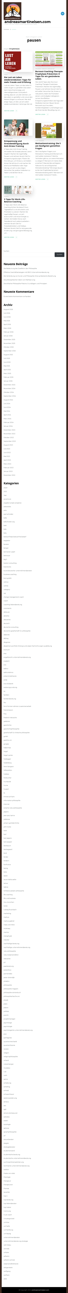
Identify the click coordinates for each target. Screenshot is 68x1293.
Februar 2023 (8, 467)
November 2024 (9, 388)
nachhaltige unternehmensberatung (17, 947)
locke (6, 906)
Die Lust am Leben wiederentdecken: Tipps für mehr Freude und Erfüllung (17, 79)
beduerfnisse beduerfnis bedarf (15, 537)
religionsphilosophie (11, 1056)
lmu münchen (9, 902)
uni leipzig (7, 1233)
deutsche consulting (11, 627)
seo (5, 1105)
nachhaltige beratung (11, 943)
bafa (5, 518)
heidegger (7, 759)
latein (6, 876)
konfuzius (7, 864)
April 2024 (7, 415)
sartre (6, 1079)
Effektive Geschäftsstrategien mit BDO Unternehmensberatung (26, 272)
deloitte (6, 616)
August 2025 (8, 354)
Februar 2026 (8, 332)
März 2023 (7, 464)
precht (6, 1015)
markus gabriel (9, 921)
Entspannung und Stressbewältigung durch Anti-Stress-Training (16, 143)
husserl (6, 789)
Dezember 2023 (9, 430)
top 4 (5, 1196)
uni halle (7, 1226)
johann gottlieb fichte (11, 823)
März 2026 (7, 328)
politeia (6, 1011)
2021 (5, 491)
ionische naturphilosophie (13, 808)
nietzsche (7, 959)
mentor (6, 932)
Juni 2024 (7, 407)
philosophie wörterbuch (12, 992)
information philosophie (12, 800)
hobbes (6, 774)
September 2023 (10, 441)
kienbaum (7, 846)
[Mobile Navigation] (62, 13)
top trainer (8, 138)
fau (5, 702)
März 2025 (7, 373)
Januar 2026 (8, 336)
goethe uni (8, 740)
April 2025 (7, 370)
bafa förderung (9, 522)
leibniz (6, 887)
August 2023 (8, 445)
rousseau (7, 1068)
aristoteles (7, 506)
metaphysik (8, 936)
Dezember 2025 (9, 339)
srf (4, 1136)
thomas (6, 1188)
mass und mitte (9, 925)
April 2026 (7, 324)
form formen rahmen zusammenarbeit (17, 706)
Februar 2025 (8, 377)
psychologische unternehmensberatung (18, 1030)
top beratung (8, 1200)
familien (6, 695)
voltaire (6, 1252)
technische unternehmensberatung (16, 1166)
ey (4, 691)
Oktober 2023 (9, 437)
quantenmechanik (10, 1041)
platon (6, 1007)
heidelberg (8, 763)
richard (6, 1060)
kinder (6, 857)
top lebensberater (10, 1203)
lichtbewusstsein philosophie (14, 891)
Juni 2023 (7, 452)
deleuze (7, 612)
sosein (6, 1120)
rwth (5, 1075)
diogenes (7, 642)
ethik (5, 680)
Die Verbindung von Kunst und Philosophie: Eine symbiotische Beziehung (30, 276)
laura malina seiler (10, 879)
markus (6, 917)
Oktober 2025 (9, 347)
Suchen (6, 251)
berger (6, 548)
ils (4, 793)
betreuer (7, 555)
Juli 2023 (7, 449)
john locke (7, 827)
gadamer (7, 721)
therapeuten (8, 1185)
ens (5, 665)
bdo (5, 529)
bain (5, 525)
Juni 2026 (7, 317)
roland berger (9, 1064)
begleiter (7, 540)
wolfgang (7, 1271)
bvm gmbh (8, 578)
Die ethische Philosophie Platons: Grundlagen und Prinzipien (25, 283)
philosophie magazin (11, 989)
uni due (6, 1222)
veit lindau (7, 1245)
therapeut (7, 1181)
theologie (7, 1177)
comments (7, 608)
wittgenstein (8, 1267)
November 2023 (9, 434)
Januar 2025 (8, 381)
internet (6, 804)
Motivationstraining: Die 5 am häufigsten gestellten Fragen (48, 145)
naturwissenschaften (11, 955)
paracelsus (7, 970)
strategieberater (9, 1147)
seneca (6, 1102)
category (7, 589)
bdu (5, 533)
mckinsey (7, 928)
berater (6, 544)
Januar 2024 (8, 426)
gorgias (6, 744)
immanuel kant (9, 797)
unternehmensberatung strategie (16, 1241)
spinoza (6, 1128)
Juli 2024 (7, 403)
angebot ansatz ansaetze (44, 69)
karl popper (8, 842)
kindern (6, 861)
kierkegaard (8, 849)
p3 (4, 962)
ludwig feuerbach (10, 910)
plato (5, 1004)
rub (5, 1072)
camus (6, 582)
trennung (7, 1211)
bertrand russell (9, 552)
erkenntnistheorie (10, 676)
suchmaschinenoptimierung (14, 1162)
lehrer (6, 883)
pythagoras (8, 1038)
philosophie (8, 985)
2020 (5, 488)
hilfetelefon (8, 770)
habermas (7, 748)
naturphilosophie (10, 951)
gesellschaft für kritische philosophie (17, 732)
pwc (5, 1034)
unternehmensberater (12, 1237)
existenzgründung (10, 687)
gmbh (6, 736)
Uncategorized (9, 1218)
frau (5, 714)
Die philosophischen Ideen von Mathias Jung (19, 280)
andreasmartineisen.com (28, 22)
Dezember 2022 (9, 475)
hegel (6, 751)
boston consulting (10, 563)
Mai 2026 (7, 321)
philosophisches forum (12, 996)
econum (7, 650)
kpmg (6, 868)
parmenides (8, 974)
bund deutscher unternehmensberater (18, 571)
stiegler (6, 1143)
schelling (7, 1087)
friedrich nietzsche (10, 717)
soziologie (7, 1124)
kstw (5, 872)
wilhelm (6, 1256)
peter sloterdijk (9, 977)
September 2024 (10, 396)
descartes (7, 619)
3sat (5, 495)
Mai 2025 (7, 366)
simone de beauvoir (11, 1113)
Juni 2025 (7, 362)
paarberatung (9, 966)
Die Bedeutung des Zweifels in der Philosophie (20, 268)
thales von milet (9, 1173)
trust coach (8, 1215)
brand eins (7, 567)
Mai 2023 (7, 456)
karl (5, 834)
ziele (6, 74)
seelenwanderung (10, 1098)
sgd (5, 1109)
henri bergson (9, 766)
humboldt (7, 781)
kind (5, 853)
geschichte (7, 725)
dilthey (6, 638)
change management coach (14, 597)
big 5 (5, 559)
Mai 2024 (7, 411)
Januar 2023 (8, 471)
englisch (7, 661)
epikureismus (8, 672)
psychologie (8, 1026)
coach (6, 196)
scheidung (7, 1083)
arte (5, 510)
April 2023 (7, 460)
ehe (5, 653)
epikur (6, 668)
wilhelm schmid (9, 1260)
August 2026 (8, 309)
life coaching (8, 894)
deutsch (7, 623)
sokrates (6, 1117)
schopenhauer (9, 1094)
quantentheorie (9, 1045)
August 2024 (8, 400)
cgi (5, 593)
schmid (6, 1090)
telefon (6, 1169)
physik (6, 1000)
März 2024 (7, 419)
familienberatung (10, 699)
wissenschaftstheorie (11, 1264)
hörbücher (7, 778)
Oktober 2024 (9, 392)
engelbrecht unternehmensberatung (17, 657)
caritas (6, 586)
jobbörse (7, 819)
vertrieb (6, 1249)
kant (5, 830)
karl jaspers (8, 838)
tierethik (7, 1192)
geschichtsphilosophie (11, 729)
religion (6, 1053)
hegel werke (8, 755)
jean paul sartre (9, 815)
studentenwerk (9, 1151)
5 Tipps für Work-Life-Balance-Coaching (14, 200)
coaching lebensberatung (13, 604)
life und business (9, 898)
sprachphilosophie (10, 1132)
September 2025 (10, 351)
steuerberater (9, 1139)
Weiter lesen (9, 111)
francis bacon (8, 710)
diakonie (7, 635)
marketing (7, 913)
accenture (7, 499)
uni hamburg (8, 1230)
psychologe (8, 1023)
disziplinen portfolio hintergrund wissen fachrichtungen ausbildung (28, 646)
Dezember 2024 (9, 385)
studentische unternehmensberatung (17, 1158)
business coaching (10, 574)
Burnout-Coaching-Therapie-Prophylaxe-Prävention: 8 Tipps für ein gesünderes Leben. (49, 75)
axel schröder (8, 514)
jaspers (6, 812)
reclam (6, 1049)
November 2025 (9, 343)
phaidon (6, 981)
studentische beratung (12, 1154)
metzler (6, 940)
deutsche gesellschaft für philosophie (17, 631)
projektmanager (9, 1019)
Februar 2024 (8, 422)
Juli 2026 (7, 313)
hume (6, 785)
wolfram (6, 1275)
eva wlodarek (8, 684)
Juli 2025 (7, 358)
